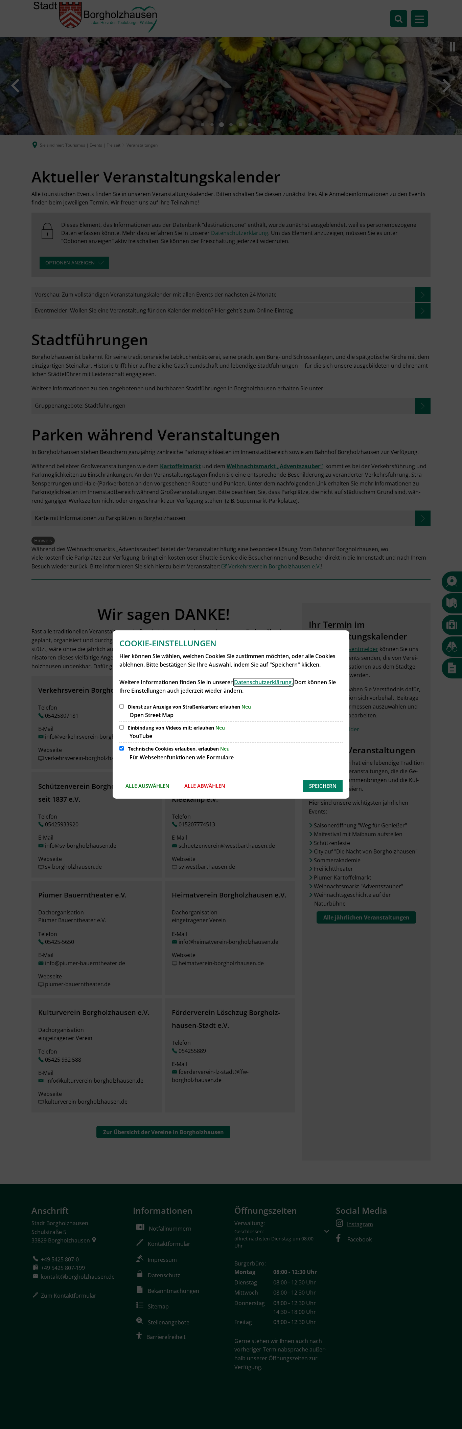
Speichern (323, 785)
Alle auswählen (147, 785)
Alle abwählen (204, 785)
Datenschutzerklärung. (263, 682)
